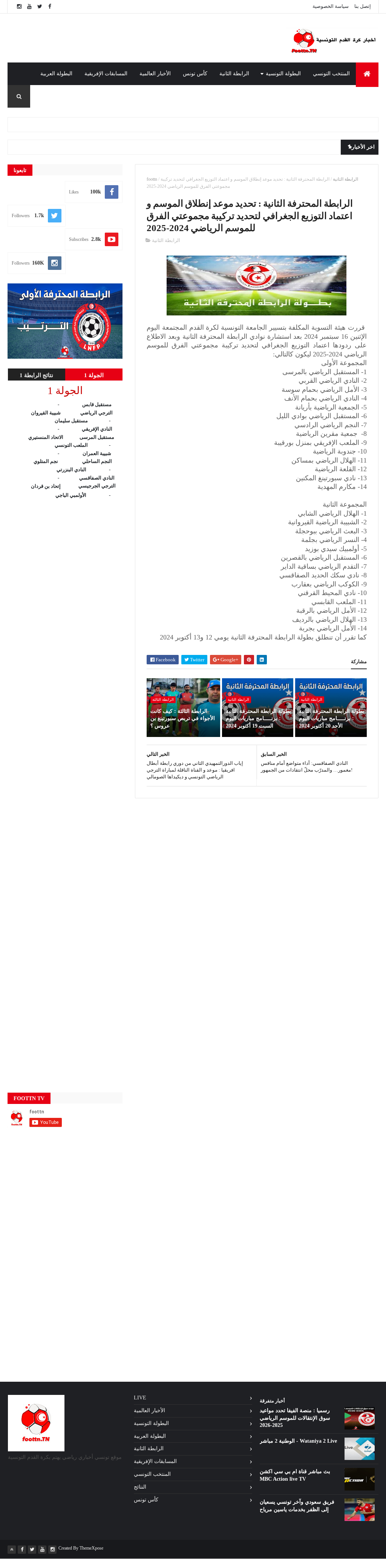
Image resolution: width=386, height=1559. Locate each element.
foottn (152, 179)
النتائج (140, 1487)
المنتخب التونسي (331, 73)
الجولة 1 (94, 375)
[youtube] (29, 6)
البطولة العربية (56, 73)
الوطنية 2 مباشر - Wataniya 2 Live (298, 1441)
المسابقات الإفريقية (105, 73)
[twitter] (39, 6)
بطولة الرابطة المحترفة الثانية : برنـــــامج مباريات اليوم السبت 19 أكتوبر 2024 (258, 718)
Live (140, 1398)
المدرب (364, 96)
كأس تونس (195, 73)
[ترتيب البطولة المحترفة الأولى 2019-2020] (65, 357)
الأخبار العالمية (155, 73)
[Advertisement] (168, 38)
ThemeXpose (91, 1548)
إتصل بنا (362, 6)
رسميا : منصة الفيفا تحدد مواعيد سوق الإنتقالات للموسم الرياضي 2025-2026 (295, 1418)
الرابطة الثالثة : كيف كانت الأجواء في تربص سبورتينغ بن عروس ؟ (182, 718)
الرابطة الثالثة (163, 699)
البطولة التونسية (283, 73)
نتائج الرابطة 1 (36, 375)
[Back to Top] (12, 1549)
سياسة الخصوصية (330, 6)
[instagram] (19, 6)
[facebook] (50, 6)
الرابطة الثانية (234, 73)
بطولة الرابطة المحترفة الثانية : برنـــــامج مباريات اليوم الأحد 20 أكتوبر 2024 (331, 718)
